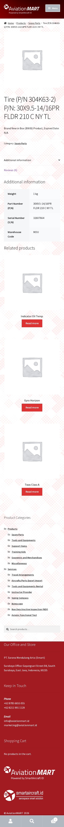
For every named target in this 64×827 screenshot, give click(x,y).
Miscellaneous (19, 563)
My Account (10, 821)
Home (11, 23)
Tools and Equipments (23, 540)
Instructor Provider (22, 592)
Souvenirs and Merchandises (27, 557)
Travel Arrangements (23, 574)
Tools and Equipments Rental (27, 586)
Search (32, 821)
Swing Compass (20, 597)
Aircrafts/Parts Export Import (27, 580)
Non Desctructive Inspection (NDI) (30, 609)
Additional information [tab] (17, 160)
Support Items (19, 546)
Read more (32, 323)
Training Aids (19, 551)
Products (21, 23)
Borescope (17, 603)
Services (12, 569)
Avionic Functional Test (24, 615)
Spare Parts (34, 23)
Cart (49, 818)
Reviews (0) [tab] (10, 170)
